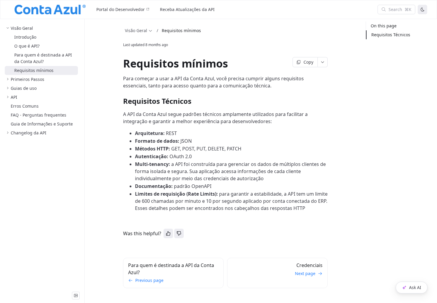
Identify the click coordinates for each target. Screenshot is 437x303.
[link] (41, 28)
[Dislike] (179, 233)
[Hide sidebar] (76, 295)
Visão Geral (136, 30)
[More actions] (323, 62)
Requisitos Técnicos (390, 34)
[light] (422, 9)
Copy (308, 62)
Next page (305, 273)
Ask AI (415, 287)
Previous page (149, 280)
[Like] (168, 233)
